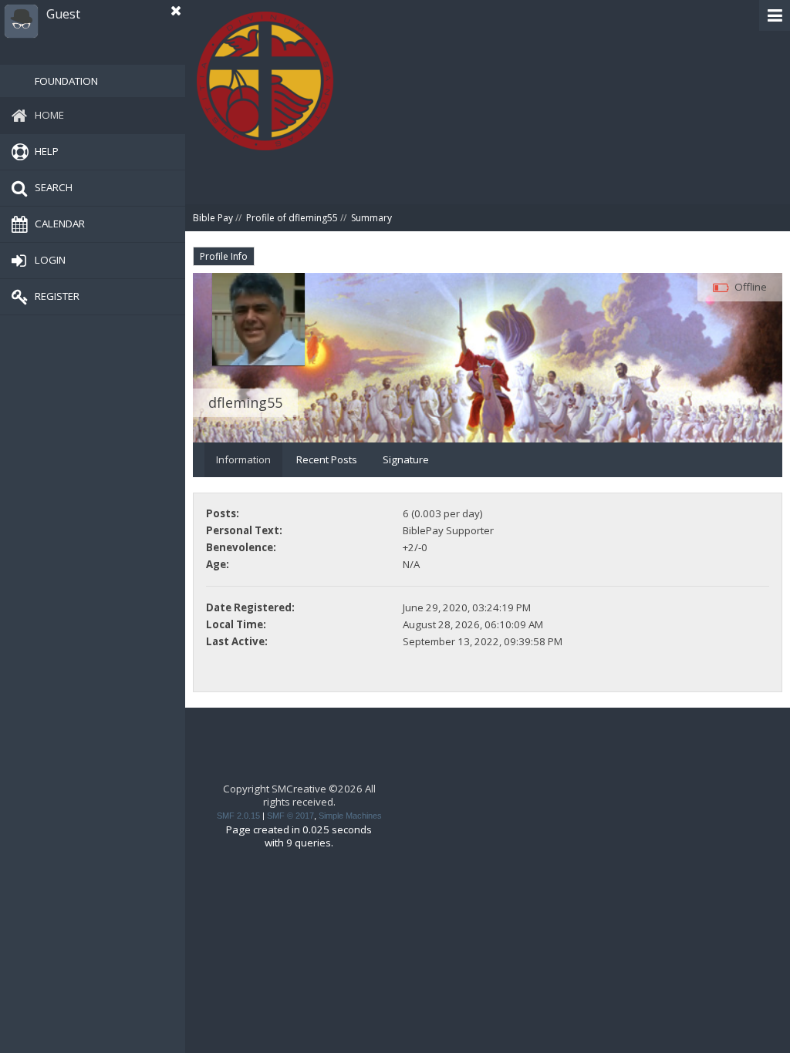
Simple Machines (350, 815)
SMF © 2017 (290, 815)
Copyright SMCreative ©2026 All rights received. (299, 795)
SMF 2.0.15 (238, 815)
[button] (774, 15)
